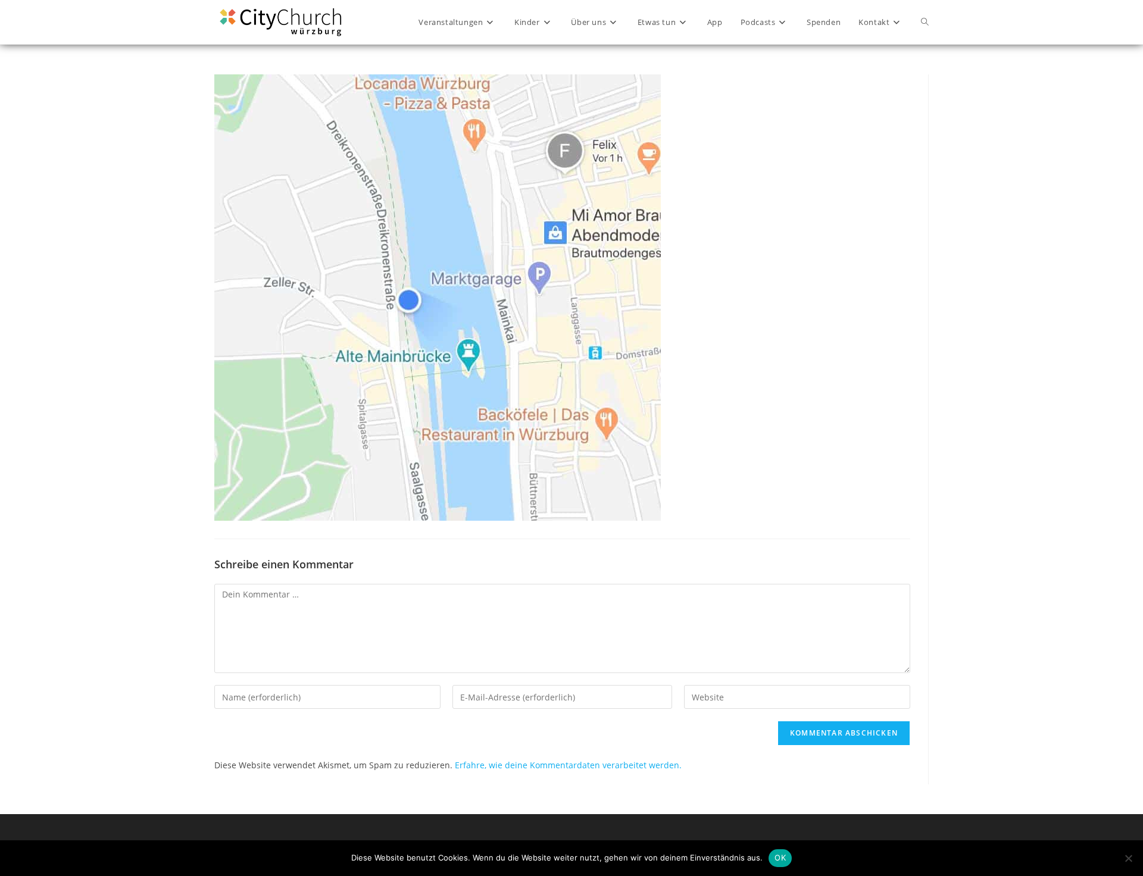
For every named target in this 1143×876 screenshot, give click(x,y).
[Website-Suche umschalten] (925, 22)
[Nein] (1128, 858)
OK (780, 857)
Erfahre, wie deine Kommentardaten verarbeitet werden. (568, 765)
